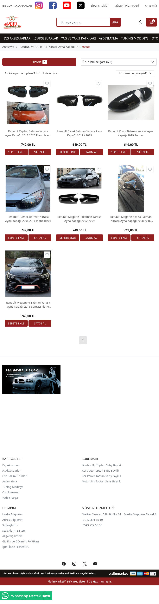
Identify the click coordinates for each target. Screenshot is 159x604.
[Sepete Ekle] (16, 152)
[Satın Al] (40, 152)
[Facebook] (53, 5)
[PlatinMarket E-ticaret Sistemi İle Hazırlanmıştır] (118, 573)
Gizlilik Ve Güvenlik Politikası (20, 541)
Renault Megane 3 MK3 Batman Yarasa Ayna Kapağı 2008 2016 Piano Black (131, 219)
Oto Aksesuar (11, 492)
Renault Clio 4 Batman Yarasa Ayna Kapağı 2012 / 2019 (79, 133)
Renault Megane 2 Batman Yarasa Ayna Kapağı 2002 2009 (79, 219)
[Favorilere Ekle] (47, 83)
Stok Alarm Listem (14, 530)
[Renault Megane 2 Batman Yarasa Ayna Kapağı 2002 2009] (79, 188)
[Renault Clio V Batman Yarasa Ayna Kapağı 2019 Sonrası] (131, 102)
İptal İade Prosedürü (15, 547)
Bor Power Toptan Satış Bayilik (102, 476)
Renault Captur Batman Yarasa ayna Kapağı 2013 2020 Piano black (28, 133)
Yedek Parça (10, 497)
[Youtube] (67, 5)
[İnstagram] (39, 5)
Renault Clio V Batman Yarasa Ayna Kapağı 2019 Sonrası (131, 133)
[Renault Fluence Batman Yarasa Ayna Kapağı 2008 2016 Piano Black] (28, 188)
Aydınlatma (9, 481)
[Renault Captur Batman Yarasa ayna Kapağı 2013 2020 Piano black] (28, 102)
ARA (115, 22)
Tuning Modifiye (12, 487)
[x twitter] (81, 5)
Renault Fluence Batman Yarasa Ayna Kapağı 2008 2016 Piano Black (28, 219)
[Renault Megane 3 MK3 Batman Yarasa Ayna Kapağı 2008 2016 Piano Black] (131, 188)
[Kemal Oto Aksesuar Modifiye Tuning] (21, 22)
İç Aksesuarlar (11, 470)
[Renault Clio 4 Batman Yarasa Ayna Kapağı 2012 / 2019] (79, 102)
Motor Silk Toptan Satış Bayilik (101, 481)
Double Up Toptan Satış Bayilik (101, 465)
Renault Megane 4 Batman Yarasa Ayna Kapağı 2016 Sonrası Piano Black (28, 305)
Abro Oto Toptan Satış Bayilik (101, 470)
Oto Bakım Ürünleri (14, 476)
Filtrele (38, 62)
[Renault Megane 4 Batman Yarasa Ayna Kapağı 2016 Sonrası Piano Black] (28, 274)
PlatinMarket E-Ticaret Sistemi (68, 581)
